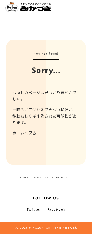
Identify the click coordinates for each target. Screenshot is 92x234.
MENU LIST (42, 177)
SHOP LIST (63, 177)
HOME (24, 177)
